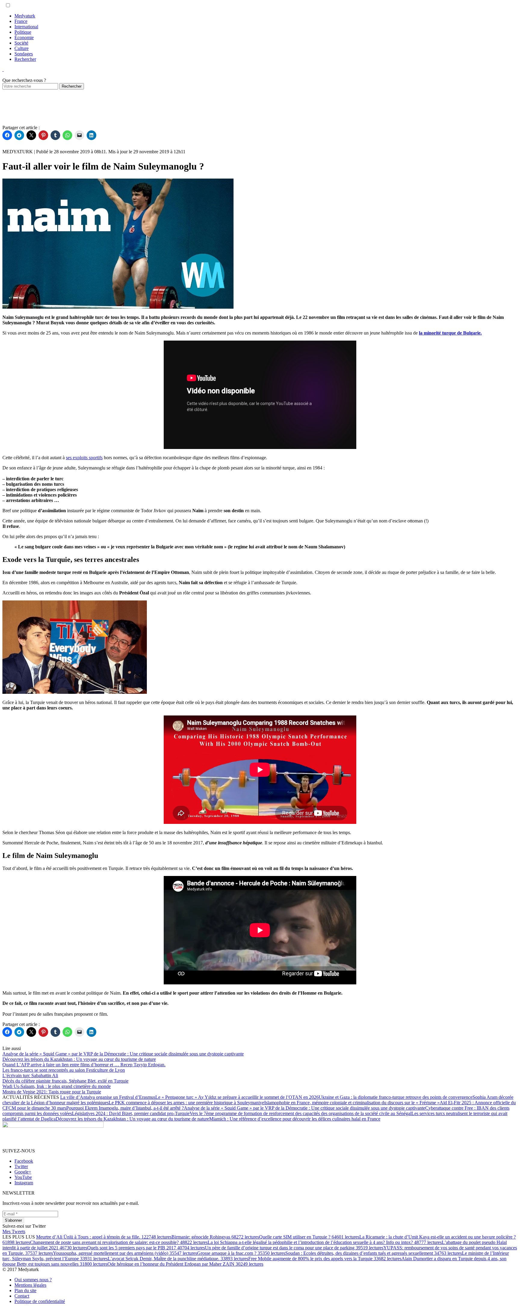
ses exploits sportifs (84, 457)
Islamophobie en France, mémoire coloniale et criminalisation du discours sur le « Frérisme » (352, 1102)
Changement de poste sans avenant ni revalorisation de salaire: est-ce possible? (119, 1242)
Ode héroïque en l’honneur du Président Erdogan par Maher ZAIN (185, 1264)
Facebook (23, 1161)
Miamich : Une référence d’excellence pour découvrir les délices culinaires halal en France (294, 1118)
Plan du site (25, 1290)
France (20, 21)
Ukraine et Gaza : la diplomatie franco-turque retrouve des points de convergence (395, 1097)
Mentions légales (30, 1285)
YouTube (23, 1177)
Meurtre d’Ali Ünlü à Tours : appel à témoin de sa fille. (104, 1236)
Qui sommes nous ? (33, 1279)
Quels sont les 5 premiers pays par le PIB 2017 (146, 1247)
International (26, 26)
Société (21, 42)
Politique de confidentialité (39, 1301)
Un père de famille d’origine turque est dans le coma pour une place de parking (294, 1247)
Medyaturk (24, 15)
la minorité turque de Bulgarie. (450, 332)
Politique (22, 32)
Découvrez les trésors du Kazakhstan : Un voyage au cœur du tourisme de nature (132, 1118)
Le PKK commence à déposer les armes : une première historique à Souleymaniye (186, 1102)
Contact (21, 1295)
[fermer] (3, 69)
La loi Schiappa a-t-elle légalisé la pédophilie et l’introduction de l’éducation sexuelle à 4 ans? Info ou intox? (325, 1242)
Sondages (23, 53)
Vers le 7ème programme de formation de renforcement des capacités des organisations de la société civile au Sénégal (300, 1113)
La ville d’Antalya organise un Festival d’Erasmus (107, 1097)
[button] (8, 5)
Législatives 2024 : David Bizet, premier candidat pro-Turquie (131, 1113)
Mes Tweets (13, 1231)
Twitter (21, 1166)
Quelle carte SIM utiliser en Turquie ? (309, 1236)
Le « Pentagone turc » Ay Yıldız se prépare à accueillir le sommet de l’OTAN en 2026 (237, 1097)
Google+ (22, 1171)
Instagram (23, 1182)
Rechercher (25, 59)
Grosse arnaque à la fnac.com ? (241, 1253)
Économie (24, 37)
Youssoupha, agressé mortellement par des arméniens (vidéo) (125, 1253)
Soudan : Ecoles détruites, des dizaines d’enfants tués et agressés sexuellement (373, 1253)
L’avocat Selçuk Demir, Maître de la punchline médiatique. (178, 1258)
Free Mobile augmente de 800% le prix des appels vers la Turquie (324, 1258)
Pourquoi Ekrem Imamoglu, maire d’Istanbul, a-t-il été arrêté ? (125, 1108)
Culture (21, 48)
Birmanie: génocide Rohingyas (215, 1236)
